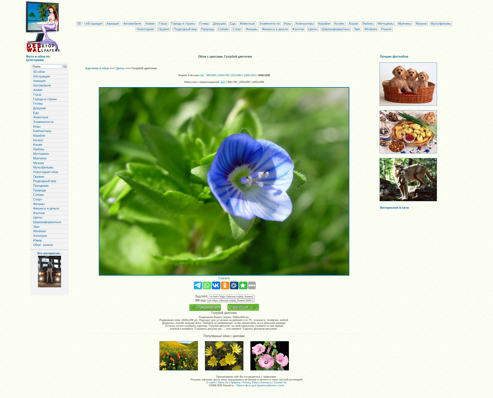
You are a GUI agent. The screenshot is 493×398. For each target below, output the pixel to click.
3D (79, 23)
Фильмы (252, 29)
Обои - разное (43, 245)
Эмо (357, 29)
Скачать (224, 278)
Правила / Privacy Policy (244, 382)
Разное (386, 29)
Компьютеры (305, 23)
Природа (207, 29)
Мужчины (405, 23)
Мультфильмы (441, 23)
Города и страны (183, 23)
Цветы (312, 29)
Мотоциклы (386, 23)
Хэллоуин (40, 235)
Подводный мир (185, 29)
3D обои (39, 71)
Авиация (112, 23)
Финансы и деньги (275, 29)
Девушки (219, 23)
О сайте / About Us (217, 382)
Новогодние (145, 29)
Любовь (367, 23)
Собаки (223, 29)
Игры (287, 23)
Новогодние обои (45, 172)
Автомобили (132, 23)
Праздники (41, 185)
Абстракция (94, 23)
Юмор (37, 240)
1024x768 (223, 75)
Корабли (324, 23)
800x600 (211, 75)
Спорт (237, 29)
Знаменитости (269, 23)
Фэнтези (298, 29)
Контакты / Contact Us (274, 382)
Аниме (150, 23)
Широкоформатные (336, 29)
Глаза (163, 23)
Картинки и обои (97, 68)
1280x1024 (250, 75)
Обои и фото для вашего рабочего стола (260, 385)
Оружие (163, 29)
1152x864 (236, 75)
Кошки (353, 23)
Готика (204, 23)
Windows (370, 29)
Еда (233, 23)
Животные (247, 23)
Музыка (421, 23)
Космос (339, 23)
